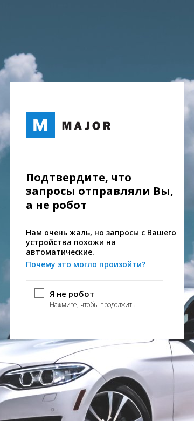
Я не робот (72, 293)
